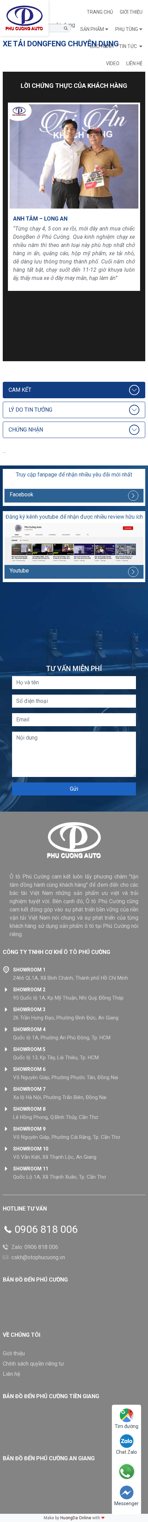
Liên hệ (134, 63)
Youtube (19, 570)
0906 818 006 (46, 1229)
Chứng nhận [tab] (26, 429)
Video (112, 63)
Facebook (21, 494)
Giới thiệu (131, 12)
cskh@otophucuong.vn (38, 1257)
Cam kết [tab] (20, 390)
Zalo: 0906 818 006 (34, 1247)
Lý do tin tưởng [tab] (30, 409)
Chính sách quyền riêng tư (33, 1363)
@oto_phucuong (125, 586)
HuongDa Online (75, 1517)
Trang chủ (100, 12)
